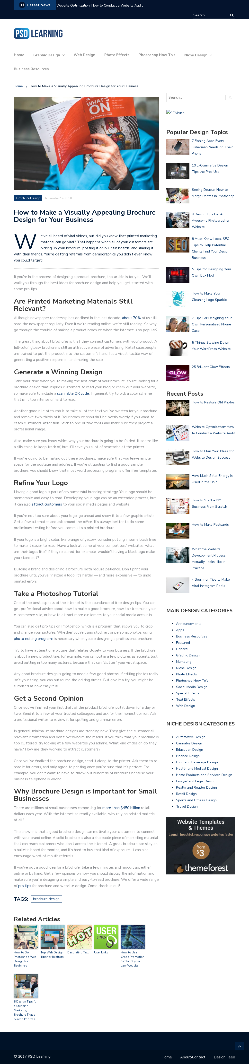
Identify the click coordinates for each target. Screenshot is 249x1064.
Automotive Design (190, 737)
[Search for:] (208, 15)
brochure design (46, 899)
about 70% (132, 317)
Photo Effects (117, 54)
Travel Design (187, 806)
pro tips (24, 885)
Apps (180, 630)
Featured (183, 642)
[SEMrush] (175, 112)
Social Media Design (191, 687)
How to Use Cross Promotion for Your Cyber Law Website (132, 959)
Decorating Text (78, 952)
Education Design (189, 749)
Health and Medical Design (197, 768)
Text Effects (185, 699)
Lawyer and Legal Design (195, 781)
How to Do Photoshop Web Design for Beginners (25, 959)
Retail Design (186, 794)
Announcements (188, 623)
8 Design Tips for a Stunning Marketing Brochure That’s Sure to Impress (25, 1010)
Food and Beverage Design (197, 762)
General (182, 649)
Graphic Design (46, 55)
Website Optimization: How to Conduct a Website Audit (99, 5)
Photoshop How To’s (157, 54)
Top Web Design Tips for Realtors (52, 955)
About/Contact (192, 1057)
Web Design (84, 54)
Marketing (183, 661)
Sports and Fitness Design (196, 800)
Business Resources (31, 69)
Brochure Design (28, 198)
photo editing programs (33, 638)
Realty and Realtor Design (196, 787)
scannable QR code (73, 393)
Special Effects (187, 693)
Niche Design (195, 55)
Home (19, 54)
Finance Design (188, 756)
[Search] (232, 15)
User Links (101, 952)
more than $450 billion (121, 807)
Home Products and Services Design (204, 775)
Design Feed (224, 1057)
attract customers (47, 504)
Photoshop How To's (192, 680)
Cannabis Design (189, 743)
